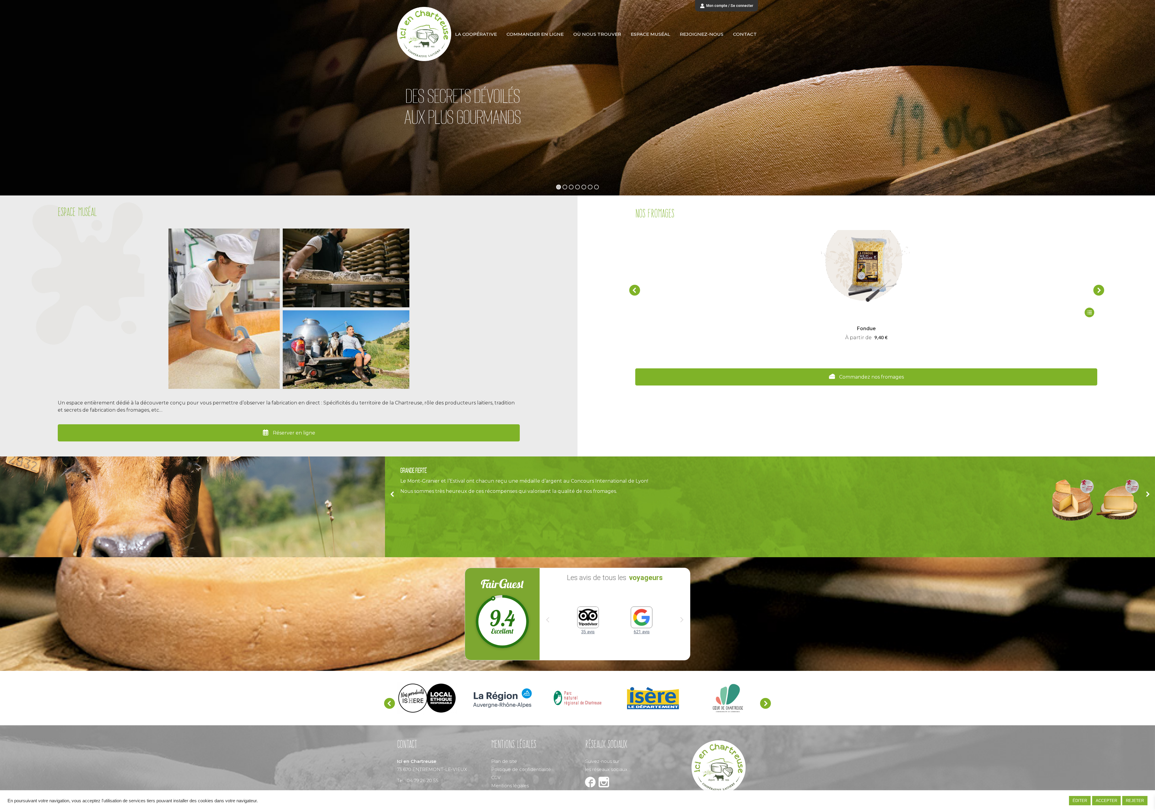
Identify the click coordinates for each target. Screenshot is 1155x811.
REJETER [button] (1135, 800)
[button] (634, 290)
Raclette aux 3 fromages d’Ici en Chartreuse (866, 328)
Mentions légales (510, 786)
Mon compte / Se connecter (729, 6)
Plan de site (504, 762)
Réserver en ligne (293, 433)
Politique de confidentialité (521, 770)
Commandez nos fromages (871, 377)
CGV (495, 778)
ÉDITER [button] (1080, 800)
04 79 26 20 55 (423, 781)
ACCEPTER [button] (1106, 800)
